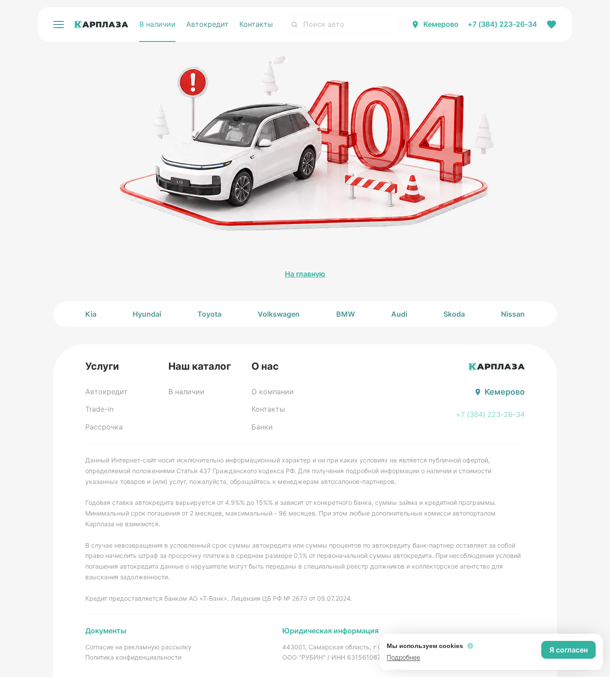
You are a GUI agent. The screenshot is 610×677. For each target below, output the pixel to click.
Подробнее (403, 657)
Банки (262, 426)
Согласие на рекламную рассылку (138, 647)
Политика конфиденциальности (133, 657)
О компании (272, 391)
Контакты (256, 24)
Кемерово (441, 24)
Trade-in (99, 409)
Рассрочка (104, 426)
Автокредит (207, 24)
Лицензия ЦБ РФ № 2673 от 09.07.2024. (291, 598)
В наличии (157, 24)
